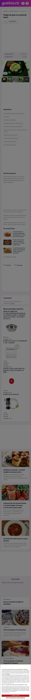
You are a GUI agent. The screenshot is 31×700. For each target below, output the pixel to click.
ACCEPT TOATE (15, 695)
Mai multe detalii (7, 674)
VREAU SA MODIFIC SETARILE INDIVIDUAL (15, 697)
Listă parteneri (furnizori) (5, 692)
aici (20, 679)
